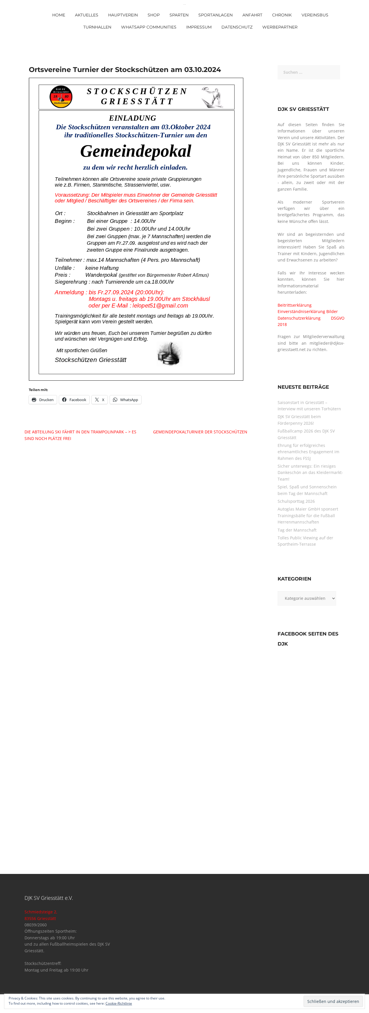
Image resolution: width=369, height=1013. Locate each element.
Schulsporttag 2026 (296, 501)
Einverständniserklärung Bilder (308, 311)
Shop (154, 15)
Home (58, 15)
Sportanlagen (215, 15)
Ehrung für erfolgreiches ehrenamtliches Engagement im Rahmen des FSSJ (308, 452)
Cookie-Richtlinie (119, 1003)
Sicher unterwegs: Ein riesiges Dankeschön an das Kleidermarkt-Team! (310, 472)
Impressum (199, 27)
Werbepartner (280, 27)
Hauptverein (123, 15)
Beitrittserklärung (295, 305)
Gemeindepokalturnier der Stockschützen (200, 432)
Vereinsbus (315, 15)
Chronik (282, 15)
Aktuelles (86, 15)
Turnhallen (97, 27)
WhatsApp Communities (148, 27)
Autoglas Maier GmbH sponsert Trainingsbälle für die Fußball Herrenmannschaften (308, 515)
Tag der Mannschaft (297, 530)
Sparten (179, 15)
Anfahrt (252, 15)
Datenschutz (237, 27)
